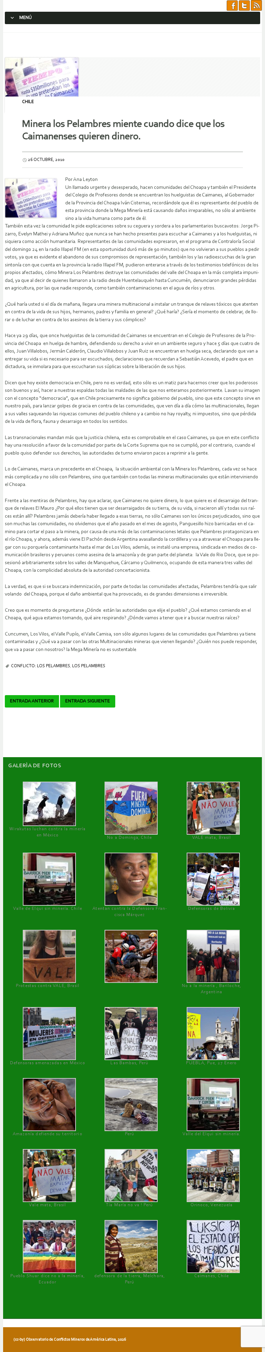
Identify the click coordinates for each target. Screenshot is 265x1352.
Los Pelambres (88, 666)
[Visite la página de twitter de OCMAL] (244, 5)
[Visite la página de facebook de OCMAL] (232, 5)
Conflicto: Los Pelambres (40, 666)
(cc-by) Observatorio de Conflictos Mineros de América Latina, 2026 (69, 1340)
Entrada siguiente (87, 701)
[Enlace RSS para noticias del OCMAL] (256, 5)
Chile (28, 102)
